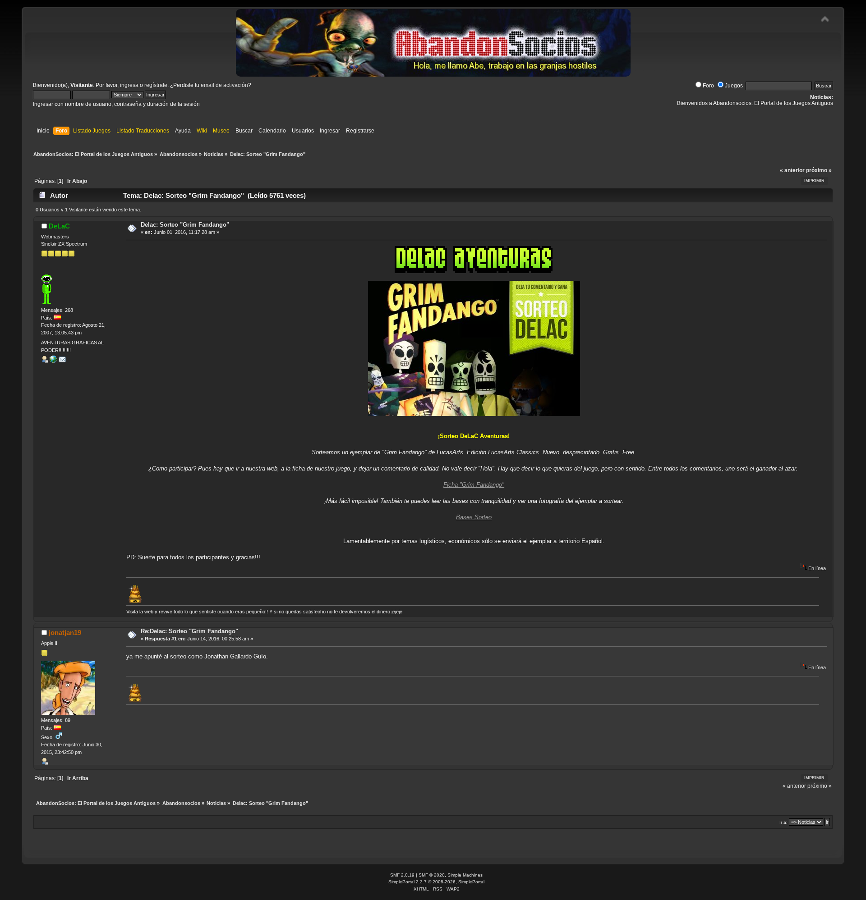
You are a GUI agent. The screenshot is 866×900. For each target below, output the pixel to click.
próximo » (819, 170)
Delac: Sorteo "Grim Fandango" (185, 224)
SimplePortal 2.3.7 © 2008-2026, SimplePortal (436, 881)
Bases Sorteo (474, 517)
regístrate (155, 85)
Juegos (734, 85)
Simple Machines (465, 875)
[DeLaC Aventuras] (53, 361)
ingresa (129, 85)
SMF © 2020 (432, 875)
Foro (708, 85)
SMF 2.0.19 (402, 875)
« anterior (792, 170)
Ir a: (783, 822)
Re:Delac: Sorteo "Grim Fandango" (189, 631)
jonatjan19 (65, 632)
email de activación (224, 85)
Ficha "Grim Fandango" (473, 484)
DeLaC (59, 226)
